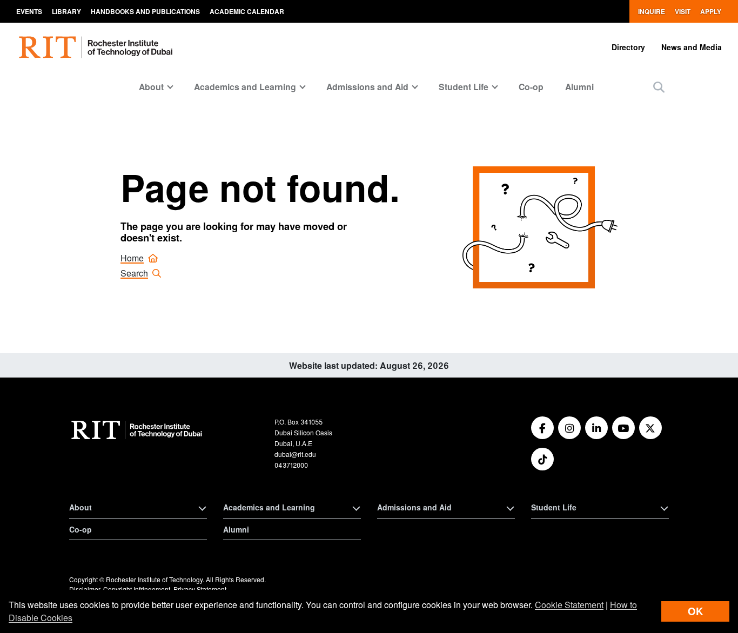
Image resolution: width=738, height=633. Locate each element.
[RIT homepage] (97, 47)
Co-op (531, 86)
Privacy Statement (199, 589)
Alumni (579, 86)
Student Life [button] (463, 86)
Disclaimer (84, 589)
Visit (682, 11)
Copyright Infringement (136, 589)
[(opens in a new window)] (542, 427)
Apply (710, 11)
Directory (628, 47)
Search (134, 273)
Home (132, 258)
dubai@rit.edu (295, 454)
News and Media (691, 47)
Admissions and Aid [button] (367, 86)
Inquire (651, 11)
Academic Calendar (247, 11)
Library (66, 11)
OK (695, 611)
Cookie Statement (569, 604)
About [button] (151, 86)
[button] (659, 86)
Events (29, 11)
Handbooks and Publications (145, 11)
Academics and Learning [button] (245, 86)
